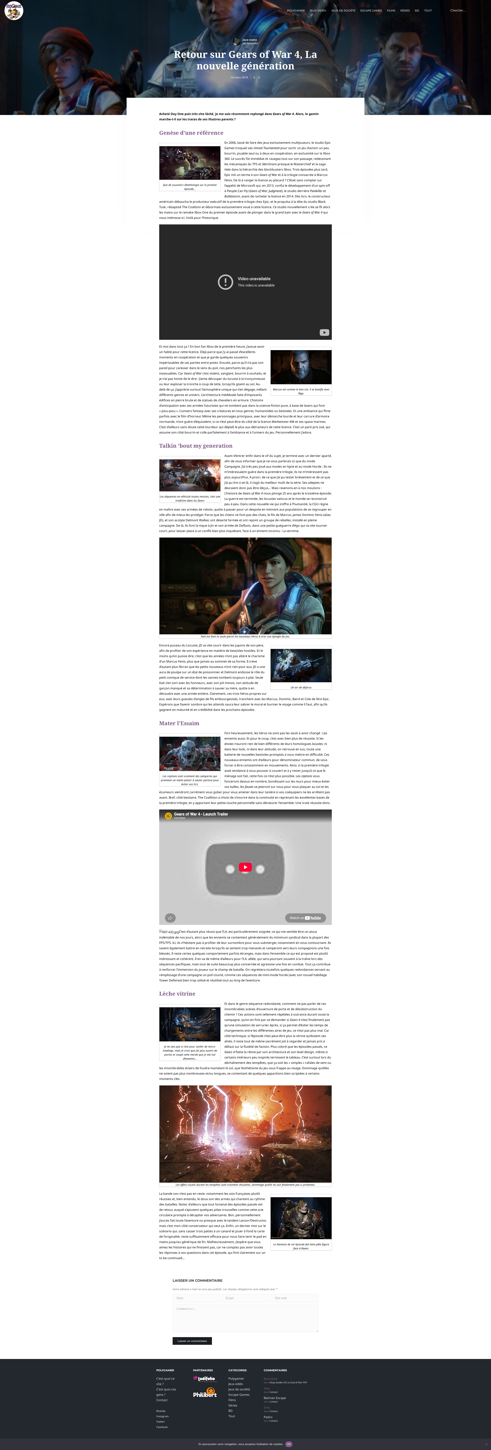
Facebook (162, 1427)
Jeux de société (343, 10)
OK (289, 1444)
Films (391, 10)
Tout (428, 10)
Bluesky (161, 1411)
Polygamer (296, 10)
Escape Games (371, 10)
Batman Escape (275, 1398)
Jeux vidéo (318, 10)
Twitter (160, 1421)
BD (417, 10)
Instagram (162, 1416)
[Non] (486, 1444)
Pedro (268, 1417)
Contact (162, 1400)
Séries (405, 10)
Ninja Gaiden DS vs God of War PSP (288, 1382)
